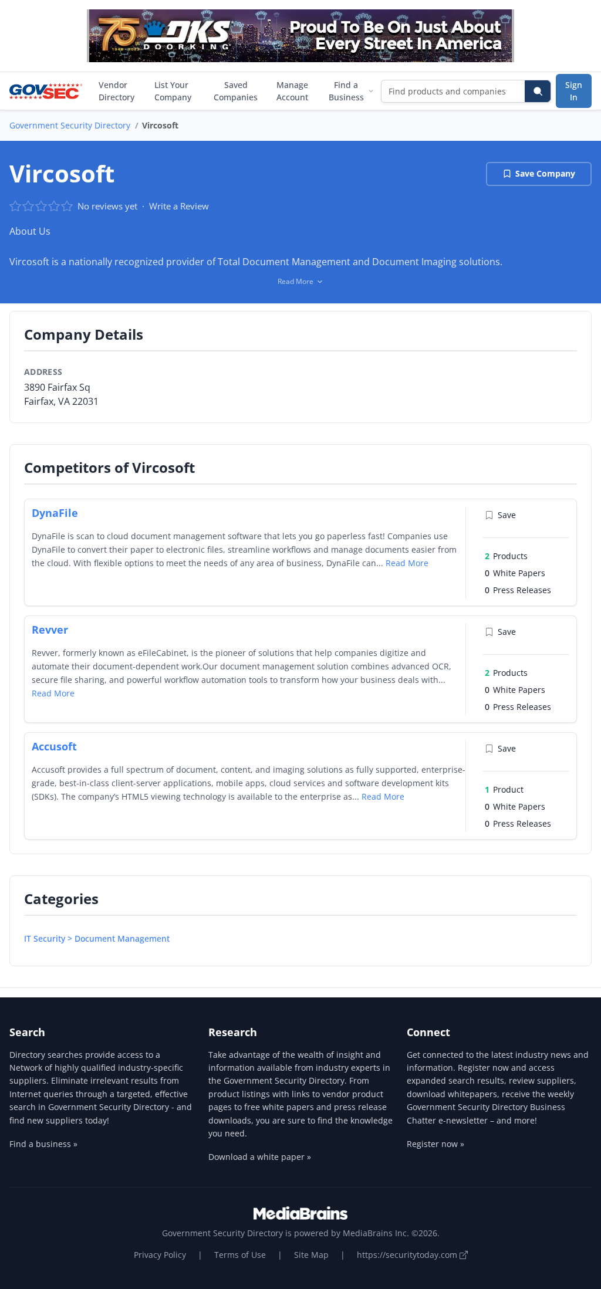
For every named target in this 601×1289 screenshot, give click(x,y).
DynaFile (55, 513)
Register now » (435, 1143)
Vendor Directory (116, 91)
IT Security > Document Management (97, 938)
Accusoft (54, 746)
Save (507, 514)
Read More (407, 563)
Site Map (311, 1254)
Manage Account (292, 91)
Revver (50, 629)
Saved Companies (236, 91)
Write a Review (179, 206)
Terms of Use (240, 1254)
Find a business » (43, 1143)
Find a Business (346, 91)
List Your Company (172, 91)
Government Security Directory (69, 125)
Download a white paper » (259, 1156)
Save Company (545, 173)
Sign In (573, 91)
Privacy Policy (160, 1254)
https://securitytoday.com (408, 1254)
